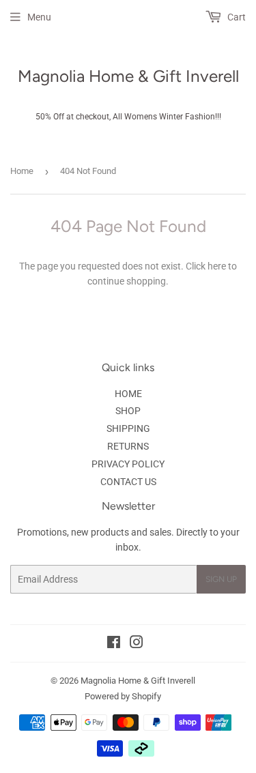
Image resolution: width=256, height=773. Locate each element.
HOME (128, 393)
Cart (235, 17)
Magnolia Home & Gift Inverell (128, 76)
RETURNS (128, 446)
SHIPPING (128, 428)
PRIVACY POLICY (128, 463)
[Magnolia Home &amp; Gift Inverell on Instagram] (136, 644)
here (217, 266)
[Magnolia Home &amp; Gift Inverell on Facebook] (113, 644)
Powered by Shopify (123, 696)
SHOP (128, 410)
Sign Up (221, 579)
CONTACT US (128, 481)
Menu (39, 17)
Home (21, 171)
